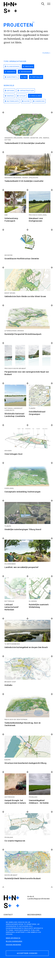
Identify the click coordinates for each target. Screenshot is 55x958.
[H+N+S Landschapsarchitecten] (11, 901)
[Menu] (48, 3)
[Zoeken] (42, 3)
